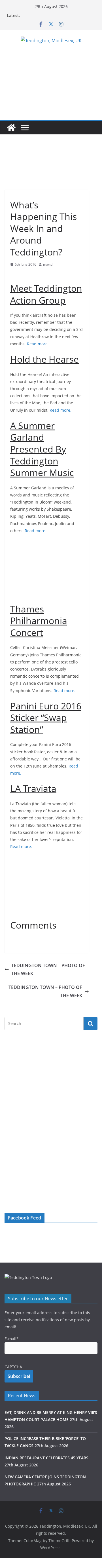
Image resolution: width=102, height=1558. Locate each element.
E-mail (12, 1338)
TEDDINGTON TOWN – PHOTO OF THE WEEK (48, 969)
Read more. (60, 410)
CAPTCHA (13, 1366)
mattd (47, 264)
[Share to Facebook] (14, 275)
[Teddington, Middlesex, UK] (11, 127)
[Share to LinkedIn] (35, 275)
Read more (37, 343)
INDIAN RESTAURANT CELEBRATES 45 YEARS (46, 1457)
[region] (47, 167)
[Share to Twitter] (24, 275)
